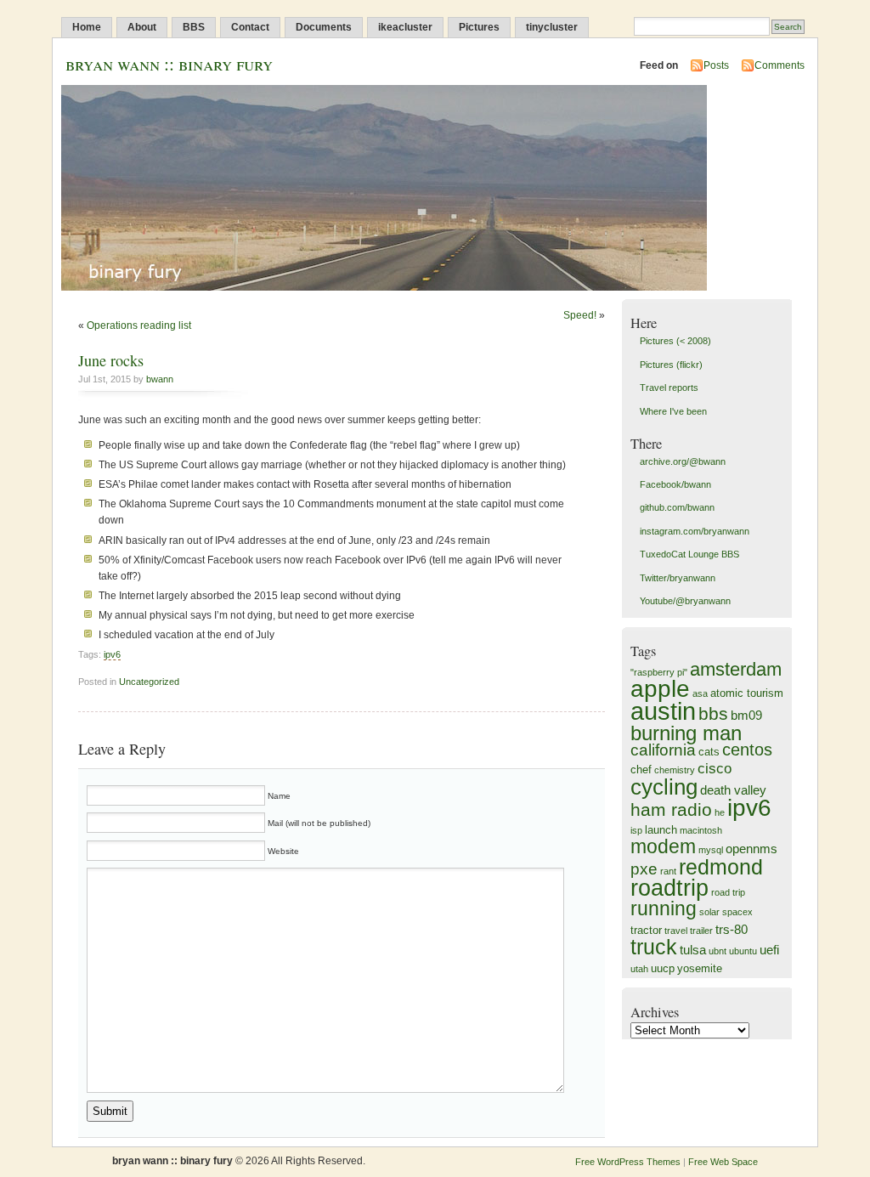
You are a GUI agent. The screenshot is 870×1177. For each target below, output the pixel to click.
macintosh (701, 830)
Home (86, 27)
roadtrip (669, 887)
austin (663, 711)
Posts (716, 65)
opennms (751, 848)
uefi (769, 949)
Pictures (479, 27)
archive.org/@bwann (683, 461)
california (663, 750)
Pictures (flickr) (671, 364)
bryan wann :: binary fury (169, 63)
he (720, 812)
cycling (664, 787)
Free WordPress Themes (628, 1162)
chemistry (674, 770)
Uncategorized (149, 681)
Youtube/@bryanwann (685, 601)
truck (653, 947)
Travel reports (669, 387)
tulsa (693, 949)
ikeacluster (405, 27)
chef (641, 769)
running (663, 908)
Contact (250, 27)
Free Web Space (723, 1162)
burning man (686, 732)
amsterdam (736, 669)
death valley (733, 790)
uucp (663, 968)
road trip (728, 892)
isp (636, 830)
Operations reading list (139, 325)
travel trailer (688, 930)
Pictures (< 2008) (675, 341)
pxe (644, 869)
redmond (721, 867)
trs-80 (731, 929)
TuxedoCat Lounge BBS (689, 554)
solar (709, 912)
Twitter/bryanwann (677, 578)
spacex (737, 912)
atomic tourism (746, 693)
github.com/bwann (677, 507)
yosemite (699, 968)
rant (668, 871)
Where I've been (673, 411)
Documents (324, 27)
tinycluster (552, 27)
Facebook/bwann (675, 484)
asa (700, 693)
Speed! (579, 315)
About (141, 27)
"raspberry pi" (658, 672)
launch (661, 829)
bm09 (746, 715)
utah (639, 969)
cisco (715, 769)
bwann (159, 379)
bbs (713, 713)
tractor (646, 930)
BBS (194, 27)
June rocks (111, 360)
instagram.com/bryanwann (694, 531)
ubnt (717, 951)
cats (709, 751)
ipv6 (112, 654)
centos (747, 749)
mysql (710, 850)
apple (660, 689)
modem (663, 846)
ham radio (671, 809)
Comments (779, 65)
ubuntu (743, 951)
